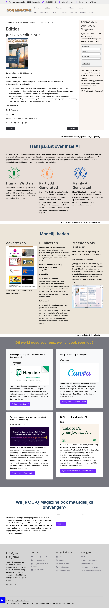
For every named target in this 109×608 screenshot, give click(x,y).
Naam (58, 515)
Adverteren (63, 557)
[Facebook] (15, 123)
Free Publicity (64, 564)
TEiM (73, 603)
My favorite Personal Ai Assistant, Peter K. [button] (78, 470)
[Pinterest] (26, 123)
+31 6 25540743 (50, 2)
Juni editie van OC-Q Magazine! (20, 73)
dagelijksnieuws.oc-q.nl (41, 101)
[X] (19, 123)
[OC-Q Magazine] (19, 10)
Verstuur (60, 524)
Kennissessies (64, 567)
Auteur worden (64, 571)
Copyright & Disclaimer (20, 601)
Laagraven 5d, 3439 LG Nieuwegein (41, 565)
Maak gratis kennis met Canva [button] (74, 401)
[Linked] (11, 584)
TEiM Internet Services (89, 567)
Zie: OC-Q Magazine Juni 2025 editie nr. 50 (22, 118)
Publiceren (63, 560)
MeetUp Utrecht (87, 564)
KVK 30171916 (39, 570)
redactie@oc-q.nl (67, 2)
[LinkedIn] (22, 123)
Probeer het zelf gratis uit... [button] (22, 473)
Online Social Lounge (89, 560)
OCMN (83, 557)
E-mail (83, 515)
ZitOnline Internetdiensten (91, 571)
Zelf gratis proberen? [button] (20, 404)
